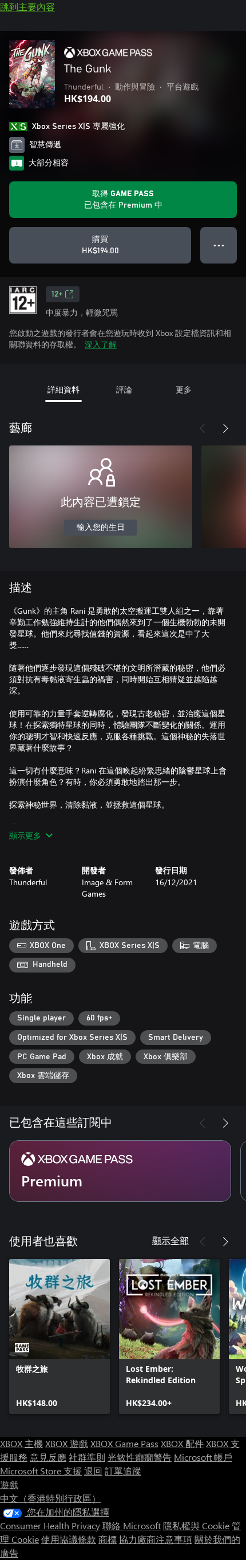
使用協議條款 (68, 1539)
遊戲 (9, 1484)
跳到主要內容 (27, 7)
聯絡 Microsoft (131, 1525)
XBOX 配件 (182, 1443)
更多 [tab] (184, 389)
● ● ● (218, 245)
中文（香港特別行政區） (50, 1498)
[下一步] (225, 428)
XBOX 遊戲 (66, 1443)
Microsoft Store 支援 (41, 1471)
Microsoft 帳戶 (203, 1457)
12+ (56, 294)
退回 (93, 1471)
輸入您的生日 (101, 528)
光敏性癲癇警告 (140, 1457)
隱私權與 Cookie (196, 1525)
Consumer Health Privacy (50, 1525)
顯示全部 (170, 1240)
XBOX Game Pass (124, 1443)
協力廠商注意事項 (155, 1539)
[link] (59, 1336)
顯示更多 (25, 835)
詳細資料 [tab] (63, 389)
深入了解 (101, 344)
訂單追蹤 (123, 1471)
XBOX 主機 (21, 1443)
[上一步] (202, 428)
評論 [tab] (124, 389)
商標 (107, 1539)
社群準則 (87, 1457)
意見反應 (48, 1457)
